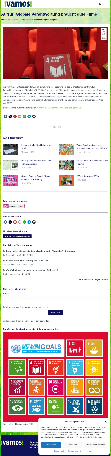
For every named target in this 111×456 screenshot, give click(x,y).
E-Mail (6, 293)
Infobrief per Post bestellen (35, 320)
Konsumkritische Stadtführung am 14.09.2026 (25, 260)
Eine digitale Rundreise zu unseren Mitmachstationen (36, 162)
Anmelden (55, 312)
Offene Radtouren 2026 (87, 176)
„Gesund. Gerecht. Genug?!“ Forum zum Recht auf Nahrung (36, 178)
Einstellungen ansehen (95, 445)
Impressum (90, 451)
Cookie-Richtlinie (60, 451)
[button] (105, 421)
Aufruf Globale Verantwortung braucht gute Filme (59, 107)
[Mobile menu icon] (105, 4)
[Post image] (10, 149)
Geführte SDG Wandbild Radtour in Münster (92, 162)
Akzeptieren (51, 445)
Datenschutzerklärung (76, 451)
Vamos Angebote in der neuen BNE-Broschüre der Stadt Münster (92, 147)
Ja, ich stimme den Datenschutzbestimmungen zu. (25, 307)
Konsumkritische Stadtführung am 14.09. (36, 147)
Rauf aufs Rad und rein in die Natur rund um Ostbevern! (30, 270)
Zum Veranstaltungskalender (93, 279)
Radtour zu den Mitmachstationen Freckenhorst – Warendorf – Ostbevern (39, 251)
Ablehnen (72, 445)
